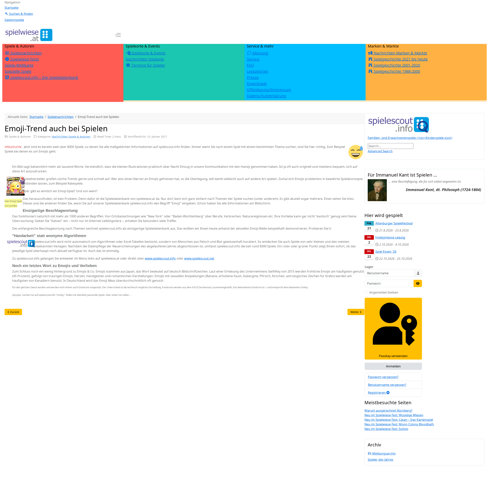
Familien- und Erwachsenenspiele (397, 138)
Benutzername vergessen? (387, 385)
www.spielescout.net (199, 258)
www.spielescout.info (160, 258)
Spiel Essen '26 (385, 251)
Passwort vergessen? (383, 377)
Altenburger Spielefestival (394, 223)
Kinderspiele (439, 138)
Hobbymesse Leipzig (390, 237)
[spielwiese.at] (28, 35)
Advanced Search (380, 151)
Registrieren (377, 392)
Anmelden (393, 366)
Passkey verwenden (393, 356)
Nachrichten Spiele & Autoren (71, 136)
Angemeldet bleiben (383, 292)
